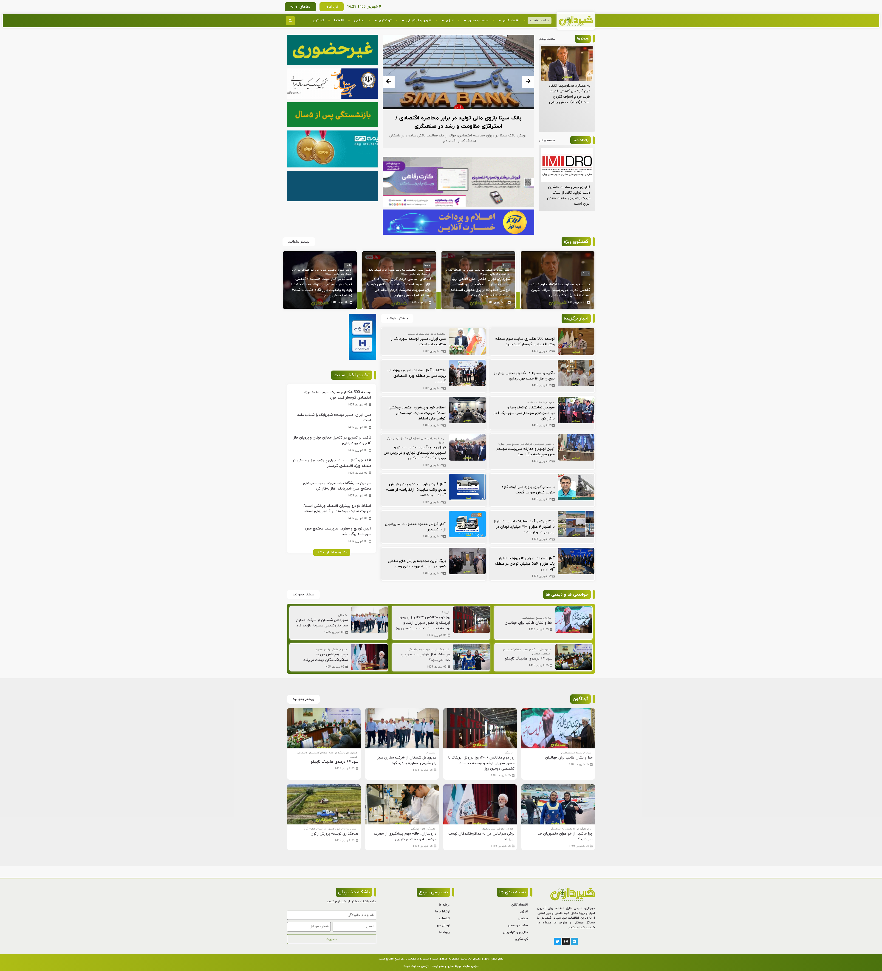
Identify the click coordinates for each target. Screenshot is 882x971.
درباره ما (444, 905)
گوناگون (318, 20)
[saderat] (362, 358)
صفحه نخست (539, 20)
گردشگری (385, 20)
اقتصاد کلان (511, 20)
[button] (290, 20)
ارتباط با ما (442, 911)
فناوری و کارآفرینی (418, 20)
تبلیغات (444, 918)
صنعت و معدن (478, 20)
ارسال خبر (443, 925)
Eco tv (339, 20)
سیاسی (359, 20)
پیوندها (444, 932)
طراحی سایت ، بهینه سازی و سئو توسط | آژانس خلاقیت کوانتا (441, 966)
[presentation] (389, 82)
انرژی (450, 20)
